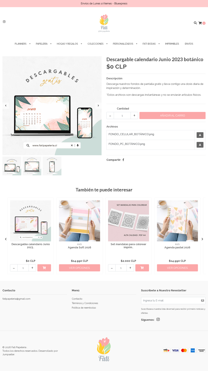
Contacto (77, 298)
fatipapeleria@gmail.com (16, 298)
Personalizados (123, 44)
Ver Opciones (79, 267)
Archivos (112, 126)
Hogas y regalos (67, 44)
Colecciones (96, 44)
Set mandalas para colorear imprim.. (128, 246)
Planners (20, 44)
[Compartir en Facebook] (123, 159)
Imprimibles (172, 44)
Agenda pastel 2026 (177, 247)
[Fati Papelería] (104, 22)
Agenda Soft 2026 (79, 247)
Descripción (114, 78)
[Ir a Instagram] (4, 21)
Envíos (189, 44)
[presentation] (5, 106)
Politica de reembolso (84, 307)
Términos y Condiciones (85, 303)
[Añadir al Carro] (44, 267)
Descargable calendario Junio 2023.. (31, 246)
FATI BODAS (149, 44)
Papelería (41, 44)
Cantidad (123, 108)
